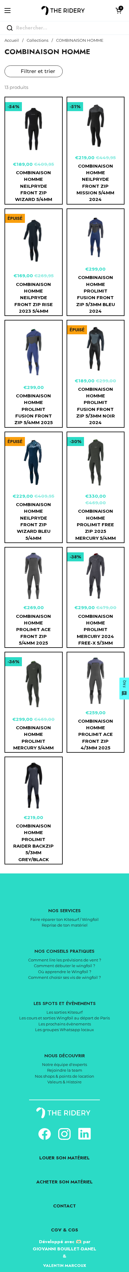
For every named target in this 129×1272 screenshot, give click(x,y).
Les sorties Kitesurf (64, 1012)
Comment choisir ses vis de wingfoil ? (64, 977)
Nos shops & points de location (64, 1076)
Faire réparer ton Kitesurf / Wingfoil (64, 919)
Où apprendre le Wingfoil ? (64, 971)
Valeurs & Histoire (64, 1081)
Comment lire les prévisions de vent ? (64, 960)
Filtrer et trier (38, 71)
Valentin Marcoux (64, 1265)
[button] (118, 11)
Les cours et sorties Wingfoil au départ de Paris (64, 1017)
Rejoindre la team (64, 1070)
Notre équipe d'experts (64, 1064)
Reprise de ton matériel (65, 925)
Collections (37, 40)
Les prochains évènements (64, 1024)
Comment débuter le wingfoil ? (64, 965)
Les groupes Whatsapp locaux (64, 1029)
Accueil (11, 40)
